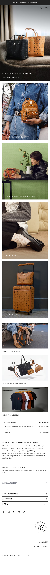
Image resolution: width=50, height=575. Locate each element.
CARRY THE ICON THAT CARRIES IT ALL (18, 74)
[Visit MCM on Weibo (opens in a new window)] (19, 512)
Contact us (7, 432)
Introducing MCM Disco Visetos (20, 196)
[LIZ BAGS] (25, 43)
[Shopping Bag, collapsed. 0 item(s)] (46, 8)
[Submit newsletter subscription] (46, 483)
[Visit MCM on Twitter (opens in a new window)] (14, 512)
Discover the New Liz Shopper (28, 2)
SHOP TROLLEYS (12, 315)
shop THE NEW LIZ (11, 78)
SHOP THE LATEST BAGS (16, 137)
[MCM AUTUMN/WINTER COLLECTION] (25, 171)
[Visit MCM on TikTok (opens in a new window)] (24, 512)
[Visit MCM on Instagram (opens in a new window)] (9, 512)
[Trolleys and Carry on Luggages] (25, 289)
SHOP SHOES (11, 255)
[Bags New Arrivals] (25, 111)
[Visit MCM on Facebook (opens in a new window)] (3, 512)
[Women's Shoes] (25, 230)
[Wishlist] (40, 8)
